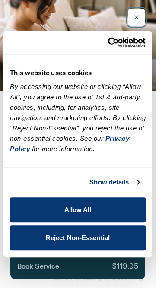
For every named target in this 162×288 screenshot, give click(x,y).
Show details (109, 182)
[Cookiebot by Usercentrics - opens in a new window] (110, 42)
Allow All (78, 209)
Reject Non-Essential (78, 237)
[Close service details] (136, 17)
